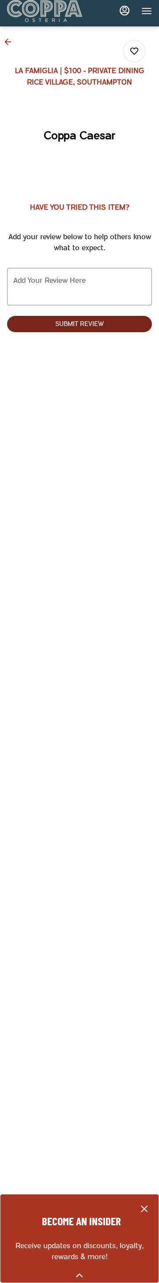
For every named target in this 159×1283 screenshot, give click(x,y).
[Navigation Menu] (146, 11)
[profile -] (124, 10)
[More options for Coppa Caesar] (134, 51)
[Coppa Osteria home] (47, 11)
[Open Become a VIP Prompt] (79, 1275)
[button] (10, 41)
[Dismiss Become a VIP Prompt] (144, 1209)
